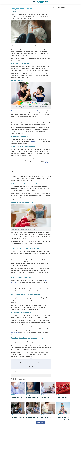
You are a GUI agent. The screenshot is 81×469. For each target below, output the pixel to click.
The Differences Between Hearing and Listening (32, 417)
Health (57, 394)
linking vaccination (34, 141)
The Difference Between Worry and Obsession (18, 416)
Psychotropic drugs (20, 131)
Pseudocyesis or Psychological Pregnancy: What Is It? (47, 397)
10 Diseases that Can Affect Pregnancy (47, 416)
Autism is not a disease (16, 111)
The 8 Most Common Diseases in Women (17, 396)
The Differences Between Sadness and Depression (32, 397)
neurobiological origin (36, 111)
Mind (12, 5)
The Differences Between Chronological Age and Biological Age (62, 417)
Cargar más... (40, 422)
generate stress (15, 332)
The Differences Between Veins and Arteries (61, 397)
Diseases (13, 394)
